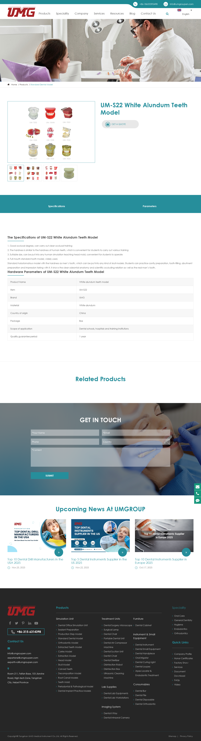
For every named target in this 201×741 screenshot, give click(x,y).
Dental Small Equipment (147, 649)
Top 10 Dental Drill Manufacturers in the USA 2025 (35, 561)
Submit (50, 475)
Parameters (149, 206)
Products (44, 13)
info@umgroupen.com (181, 4)
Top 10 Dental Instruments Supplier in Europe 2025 (161, 561)
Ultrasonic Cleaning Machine (114, 675)
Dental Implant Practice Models (74, 690)
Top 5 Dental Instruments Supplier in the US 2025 (99, 561)
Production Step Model (70, 634)
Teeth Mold (64, 682)
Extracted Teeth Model (70, 647)
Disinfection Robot (113, 664)
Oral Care (179, 615)
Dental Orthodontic (145, 703)
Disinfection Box (112, 669)
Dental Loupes (142, 666)
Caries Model (65, 651)
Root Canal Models (68, 677)
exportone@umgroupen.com (23, 657)
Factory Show (181, 662)
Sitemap (172, 736)
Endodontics (180, 628)
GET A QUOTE (118, 124)
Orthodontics (181, 633)
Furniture (138, 618)
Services (99, 13)
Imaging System (111, 706)
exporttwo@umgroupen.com (23, 662)
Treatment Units (111, 618)
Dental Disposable (144, 699)
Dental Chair (110, 634)
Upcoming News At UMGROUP (100, 508)
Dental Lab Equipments (116, 693)
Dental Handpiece (145, 653)
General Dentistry (183, 620)
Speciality (62, 13)
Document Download (179, 673)
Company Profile (183, 653)
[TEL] (197, 493)
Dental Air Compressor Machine (115, 645)
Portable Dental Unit (114, 638)
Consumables (141, 684)
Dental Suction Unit (113, 651)
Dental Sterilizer (111, 660)
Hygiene (178, 624)
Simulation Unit (65, 618)
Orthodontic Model (68, 642)
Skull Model (64, 664)
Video (177, 684)
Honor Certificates (183, 658)
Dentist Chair (110, 655)
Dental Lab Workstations (116, 697)
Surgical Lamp (111, 629)
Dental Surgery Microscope (118, 625)
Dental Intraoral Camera (116, 717)
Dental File (140, 695)
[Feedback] (197, 500)
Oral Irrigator (141, 657)
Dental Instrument (144, 644)
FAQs (177, 680)
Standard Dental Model (41, 84)
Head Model (64, 660)
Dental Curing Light (145, 662)
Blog (132, 13)
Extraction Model (67, 655)
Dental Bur (140, 690)
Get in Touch (100, 419)
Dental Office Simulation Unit (73, 625)
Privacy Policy (186, 736)
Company (81, 13)
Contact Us (148, 13)
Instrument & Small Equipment (144, 636)
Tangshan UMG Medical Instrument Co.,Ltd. (39, 736)
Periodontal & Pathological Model (75, 686)
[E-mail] (197, 486)
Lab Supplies (109, 686)
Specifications (56, 206)
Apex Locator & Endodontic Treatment (147, 673)
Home (14, 84)
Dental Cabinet (143, 625)
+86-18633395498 (148, 4)
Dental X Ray (110, 713)
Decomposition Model (69, 673)
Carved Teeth (65, 669)
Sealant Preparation (68, 629)
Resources (117, 13)
